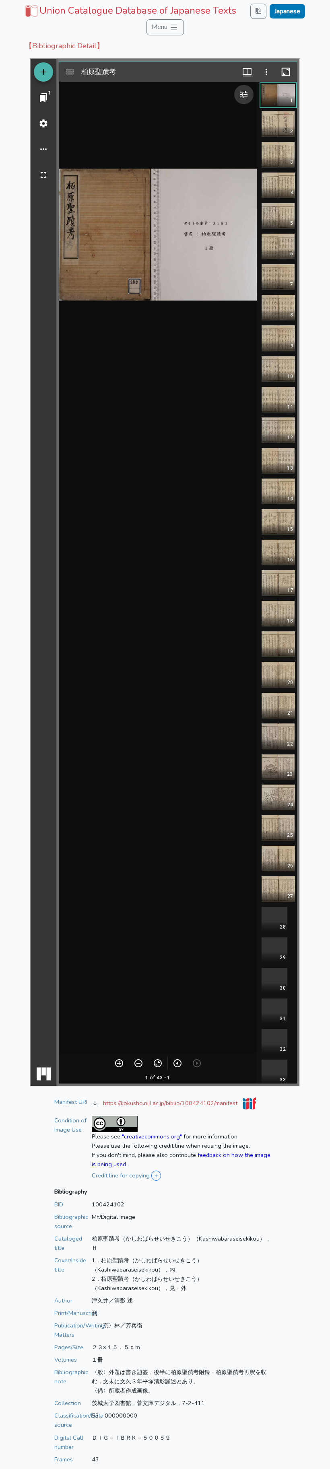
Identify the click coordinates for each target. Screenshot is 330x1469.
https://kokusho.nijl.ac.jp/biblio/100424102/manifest (171, 1103)
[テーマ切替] (258, 11)
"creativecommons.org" (152, 1136)
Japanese (287, 11)
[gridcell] (129, 10)
